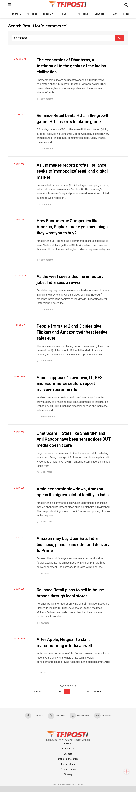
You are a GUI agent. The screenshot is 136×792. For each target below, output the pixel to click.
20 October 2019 (45, 204)
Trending (19, 377)
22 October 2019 (45, 99)
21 (60, 691)
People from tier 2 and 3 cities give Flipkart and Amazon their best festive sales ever (72, 332)
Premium (16, 14)
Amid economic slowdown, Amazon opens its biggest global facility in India (73, 492)
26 (88, 691)
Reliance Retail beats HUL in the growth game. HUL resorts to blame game (73, 118)
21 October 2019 (45, 149)
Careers (68, 754)
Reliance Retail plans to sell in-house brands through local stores (70, 593)
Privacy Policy (68, 769)
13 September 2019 (46, 416)
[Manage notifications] (126, 771)
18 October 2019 (45, 260)
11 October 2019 (45, 309)
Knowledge (100, 14)
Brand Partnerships (68, 759)
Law (114, 14)
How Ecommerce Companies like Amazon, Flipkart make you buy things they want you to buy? (72, 227)
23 (74, 691)
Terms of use (68, 764)
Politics (31, 14)
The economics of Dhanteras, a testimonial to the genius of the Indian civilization (71, 66)
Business (19, 164)
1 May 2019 (43, 672)
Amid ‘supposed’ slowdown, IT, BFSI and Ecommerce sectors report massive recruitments (70, 384)
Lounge (126, 14)
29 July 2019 (43, 573)
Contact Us (68, 748)
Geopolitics (80, 14)
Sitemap (68, 774)
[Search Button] (119, 38)
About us (68, 743)
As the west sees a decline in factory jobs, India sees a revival (70, 279)
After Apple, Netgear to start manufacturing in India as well (64, 642)
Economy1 (20, 59)
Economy (47, 14)
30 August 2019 (45, 472)
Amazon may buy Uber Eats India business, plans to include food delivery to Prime (73, 544)
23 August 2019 (45, 522)
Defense (63, 14)
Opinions (19, 114)
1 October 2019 (45, 361)
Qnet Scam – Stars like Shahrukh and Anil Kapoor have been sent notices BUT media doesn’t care (73, 439)
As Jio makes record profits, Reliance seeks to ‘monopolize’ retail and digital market (72, 171)
